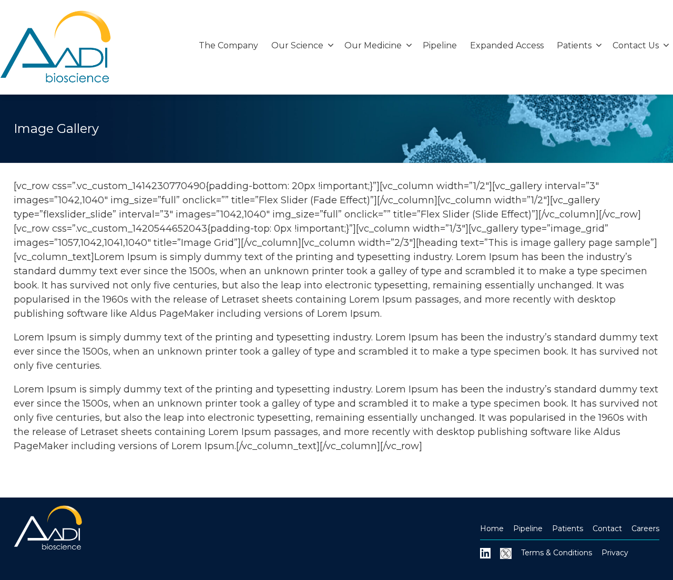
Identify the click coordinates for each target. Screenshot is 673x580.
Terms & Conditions (556, 552)
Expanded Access (507, 45)
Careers (645, 528)
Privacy (614, 552)
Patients (567, 528)
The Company (228, 45)
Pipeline (440, 45)
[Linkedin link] (485, 552)
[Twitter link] (506, 552)
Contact (607, 528)
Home (492, 528)
